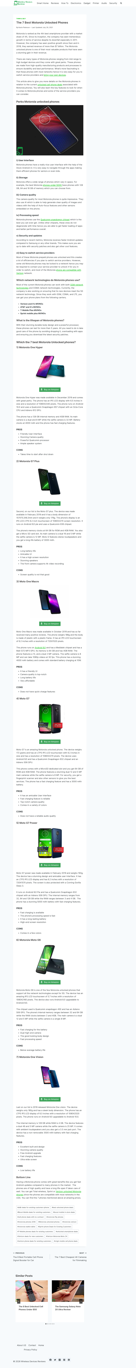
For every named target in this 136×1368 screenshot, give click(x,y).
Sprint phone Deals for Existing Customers (54, 1227)
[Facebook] (50, 1360)
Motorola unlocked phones (49, 1222)
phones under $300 (52, 185)
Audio (104, 3)
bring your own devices (55, 75)
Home (41, 1345)
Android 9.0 (40, 647)
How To (64, 3)
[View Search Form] (121, 3)
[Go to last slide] (18, 1301)
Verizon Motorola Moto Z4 (56, 1236)
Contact (32, 1345)
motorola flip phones (54, 1217)
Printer (96, 3)
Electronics (76, 3)
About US (21, 1345)
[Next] (81, 1301)
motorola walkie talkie (26, 1227)
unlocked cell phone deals (50, 84)
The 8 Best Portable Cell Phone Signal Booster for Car (28, 1256)
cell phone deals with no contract (30, 1217)
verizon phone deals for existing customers (34, 1241)
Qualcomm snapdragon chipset (55, 219)
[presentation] (32, 1291)
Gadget (87, 3)
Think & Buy (21, 18)
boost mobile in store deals (64, 1212)
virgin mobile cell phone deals (65, 1241)
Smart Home (43, 3)
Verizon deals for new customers (30, 1236)
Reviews (55, 3)
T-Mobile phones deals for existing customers (35, 1232)
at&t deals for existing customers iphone (33, 1207)
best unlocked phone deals (62, 1207)
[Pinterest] (64, 1360)
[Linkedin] (69, 1360)
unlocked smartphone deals (67, 1232)
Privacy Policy (30, 1349)
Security (113, 3)
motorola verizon (69, 1222)
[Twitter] (55, 1360)
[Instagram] (60, 1360)
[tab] (45, 1323)
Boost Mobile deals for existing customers (33, 1212)
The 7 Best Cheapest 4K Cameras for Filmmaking (71, 1256)
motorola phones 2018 (26, 1222)
